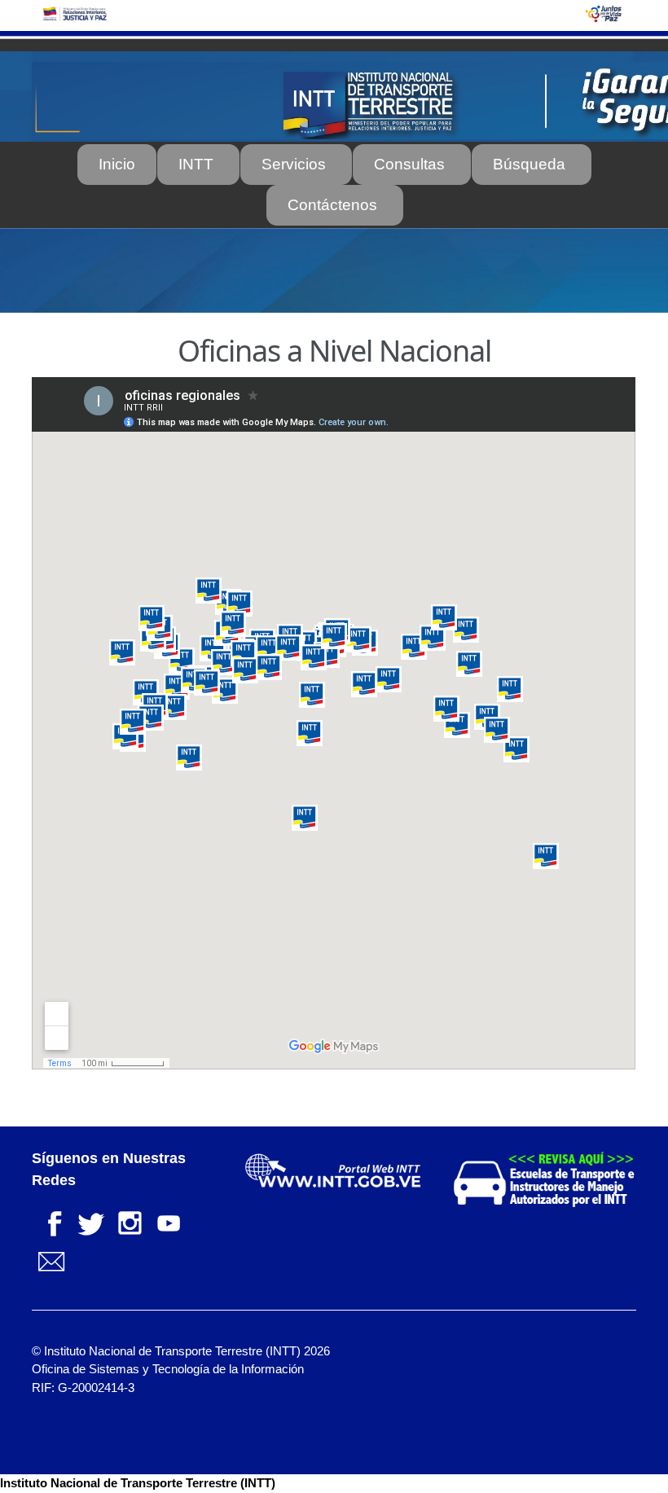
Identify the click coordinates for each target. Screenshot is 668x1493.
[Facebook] (51, 1221)
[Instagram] (129, 1221)
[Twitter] (90, 1221)
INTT (195, 164)
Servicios (293, 164)
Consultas (409, 164)
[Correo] (51, 1260)
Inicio (117, 164)
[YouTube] (168, 1221)
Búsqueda (529, 164)
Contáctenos (332, 204)
